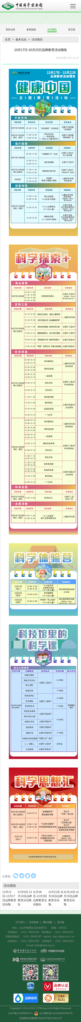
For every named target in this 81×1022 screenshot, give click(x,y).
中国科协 (25, 951)
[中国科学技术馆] (29, 6)
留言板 (71, 29)
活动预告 (52, 29)
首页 (7, 39)
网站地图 (47, 922)
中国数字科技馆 (52, 951)
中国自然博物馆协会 (52, 960)
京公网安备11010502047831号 (55, 1013)
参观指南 (31, 29)
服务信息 (21, 39)
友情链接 (34, 922)
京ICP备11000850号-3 (20, 1013)
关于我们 (20, 922)
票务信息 (10, 29)
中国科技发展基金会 (25, 960)
